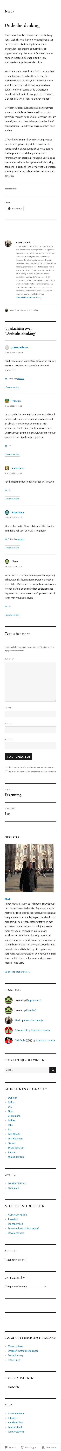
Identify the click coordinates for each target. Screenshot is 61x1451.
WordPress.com (16, 1431)
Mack (9, 11)
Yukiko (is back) (16, 1156)
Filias (10, 1111)
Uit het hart (34, 310)
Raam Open (18, 512)
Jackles (11, 1120)
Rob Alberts (14, 1134)
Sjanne (11, 1143)
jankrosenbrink (20, 347)
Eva (10, 1107)
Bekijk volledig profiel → (17, 972)
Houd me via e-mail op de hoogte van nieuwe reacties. (31, 767)
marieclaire (18, 468)
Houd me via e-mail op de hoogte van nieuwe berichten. (32, 772)
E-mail (8, 724)
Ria (9, 1129)
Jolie (10, 1125)
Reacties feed (15, 1427)
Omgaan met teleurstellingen (23, 1351)
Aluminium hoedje (33, 1020)
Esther (11, 1102)
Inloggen (12, 1418)
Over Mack (13, 1188)
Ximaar (12, 1152)
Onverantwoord (16, 1233)
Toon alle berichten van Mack (28, 297)
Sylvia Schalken (16, 1147)
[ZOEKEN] (52, 1070)
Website (9, 739)
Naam (8, 708)
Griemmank (21, 1030)
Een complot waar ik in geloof (23, 1228)
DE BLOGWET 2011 (17, 1183)
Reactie (10, 658)
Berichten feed (15, 1422)
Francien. (16, 401)
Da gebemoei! (33, 1000)
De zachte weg (15, 1355)
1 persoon (20, 379)
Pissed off (31, 1010)
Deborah (12, 1097)
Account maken (16, 1413)
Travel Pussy (14, 1360)
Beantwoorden (12, 387)
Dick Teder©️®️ (23, 1040)
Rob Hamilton (15, 1138)
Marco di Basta (15, 1346)
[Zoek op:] (27, 1070)
